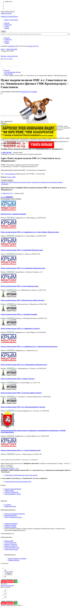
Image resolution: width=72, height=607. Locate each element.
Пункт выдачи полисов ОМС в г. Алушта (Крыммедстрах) (21, 450)
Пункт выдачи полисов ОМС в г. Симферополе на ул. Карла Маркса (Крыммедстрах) (30, 232)
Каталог (7, 23)
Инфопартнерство (10, 506)
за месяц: (32, 46)
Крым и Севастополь (11, 20)
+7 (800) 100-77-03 (6, 193)
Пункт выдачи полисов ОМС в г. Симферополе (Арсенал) (20, 328)
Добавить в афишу (10, 527)
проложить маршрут (56, 182)
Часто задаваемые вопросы (13, 517)
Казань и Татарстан (10, 544)
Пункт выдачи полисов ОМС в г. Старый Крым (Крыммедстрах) (23, 268)
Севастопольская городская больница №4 (17, 481)
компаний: (13, 46)
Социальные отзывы (10, 468)
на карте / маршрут (7, 180)
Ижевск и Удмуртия (10, 546)
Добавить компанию (11, 523)
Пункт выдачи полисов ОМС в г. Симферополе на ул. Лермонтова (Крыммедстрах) (29, 346)
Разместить (8, 24)
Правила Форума (13, 560)
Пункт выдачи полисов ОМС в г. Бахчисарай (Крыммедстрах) (22, 250)
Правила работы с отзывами (17, 558)
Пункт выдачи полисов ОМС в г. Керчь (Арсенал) (17, 378)
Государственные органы (12, 72)
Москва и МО (8, 541)
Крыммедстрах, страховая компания (13, 214)
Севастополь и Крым (11, 549)
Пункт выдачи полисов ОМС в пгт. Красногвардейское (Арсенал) (23, 407)
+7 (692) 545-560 (6, 152)
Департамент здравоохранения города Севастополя (20, 475)
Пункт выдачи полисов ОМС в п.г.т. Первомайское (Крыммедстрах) (24, 364)
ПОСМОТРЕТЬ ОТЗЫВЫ (28, 92)
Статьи (6, 26)
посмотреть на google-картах (40, 182)
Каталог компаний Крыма (12, 489)
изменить (6, 13)
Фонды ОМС (8, 74)
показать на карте (6, 182)
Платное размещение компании (14, 513)
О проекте (7, 504)
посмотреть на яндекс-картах (21, 182)
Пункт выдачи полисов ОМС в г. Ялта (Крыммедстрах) (20, 286)
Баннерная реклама (10, 515)
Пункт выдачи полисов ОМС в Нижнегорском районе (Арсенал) (22, 300)
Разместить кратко (10, 525)
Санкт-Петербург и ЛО (11, 547)
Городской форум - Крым (12, 494)
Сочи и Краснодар (10, 542)
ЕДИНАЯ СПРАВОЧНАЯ (9, 16)
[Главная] (5, 68)
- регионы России (9, 56)
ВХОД (3, 49)
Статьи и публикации (11, 492)
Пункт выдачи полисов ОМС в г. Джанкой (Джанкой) (19, 314)
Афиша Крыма (9, 490)
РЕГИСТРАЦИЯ (11, 49)
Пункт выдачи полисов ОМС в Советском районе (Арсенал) (21, 393)
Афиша (6, 28)
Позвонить (4, 184)
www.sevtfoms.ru (10, 174)
